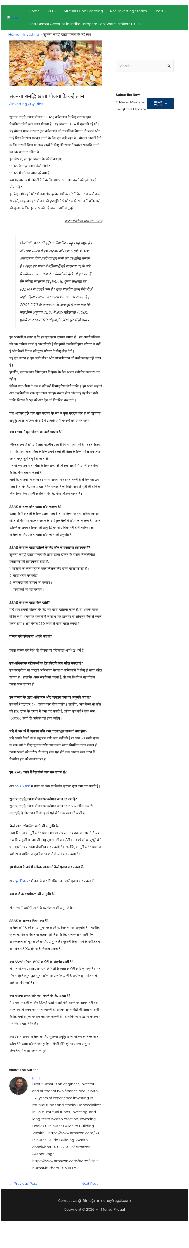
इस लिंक (20, 881)
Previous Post (23, 1183)
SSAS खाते (22, 786)
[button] (51, 11)
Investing (19, 104)
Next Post (91, 1183)
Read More (158, 104)
